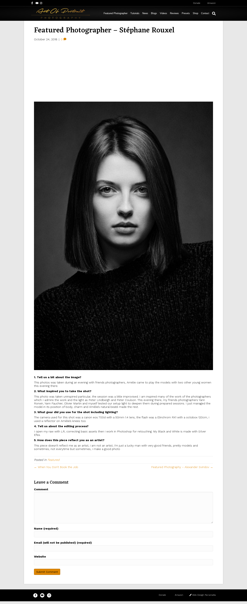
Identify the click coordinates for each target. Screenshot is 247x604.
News (145, 13)
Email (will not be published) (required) (63, 542)
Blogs (154, 13)
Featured (53, 460)
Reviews (174, 13)
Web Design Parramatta (203, 595)
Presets (186, 13)
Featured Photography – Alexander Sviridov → (182, 467)
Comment (41, 489)
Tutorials (134, 13)
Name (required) (46, 528)
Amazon (211, 3)
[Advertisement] (123, 71)
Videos (163, 13)
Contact (205, 13)
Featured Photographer (115, 13)
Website (40, 556)
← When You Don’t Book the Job (56, 467)
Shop (195, 13)
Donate (196, 3)
